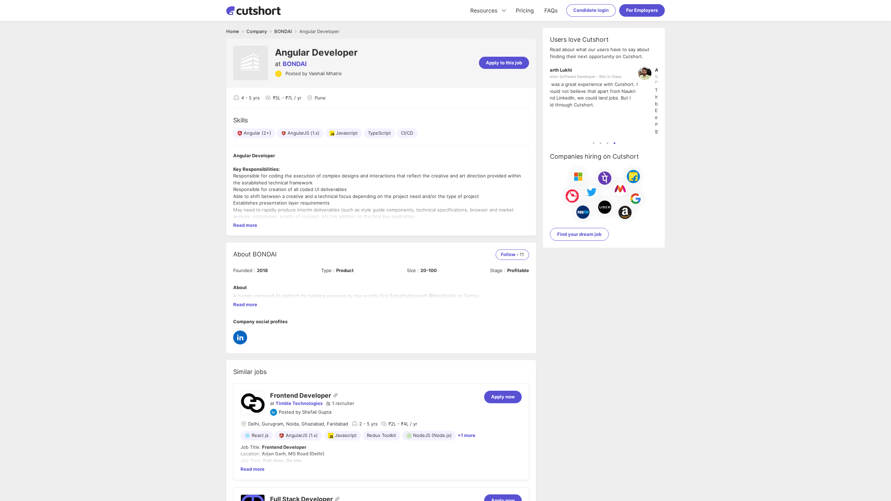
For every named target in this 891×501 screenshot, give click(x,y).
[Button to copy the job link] (335, 395)
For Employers (642, 10)
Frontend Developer (300, 395)
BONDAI (295, 63)
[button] (340, 403)
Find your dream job (579, 234)
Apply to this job (504, 62)
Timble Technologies (299, 403)
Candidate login (591, 10)
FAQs (551, 10)
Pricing (525, 10)
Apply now (503, 396)
